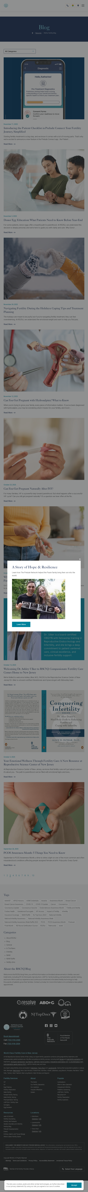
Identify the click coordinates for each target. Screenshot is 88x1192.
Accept (74, 1185)
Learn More (21, 624)
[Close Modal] (79, 559)
